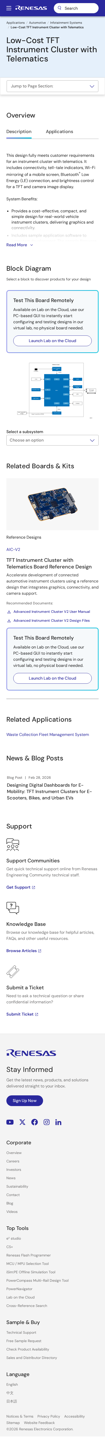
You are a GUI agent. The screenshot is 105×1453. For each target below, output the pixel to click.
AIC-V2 (13, 549)
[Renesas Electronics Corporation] (31, 8)
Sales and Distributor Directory (31, 1357)
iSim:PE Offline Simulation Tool (30, 1272)
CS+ (9, 1246)
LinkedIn (58, 1122)
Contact (13, 1194)
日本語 (11, 1401)
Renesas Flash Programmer (28, 1255)
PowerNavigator (19, 1289)
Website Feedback (39, 1422)
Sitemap (13, 1422)
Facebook (34, 1122)
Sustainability (17, 1186)
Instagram (47, 1122)
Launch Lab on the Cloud (52, 340)
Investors (13, 1169)
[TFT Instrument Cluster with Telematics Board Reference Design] (52, 504)
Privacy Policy (48, 1416)
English (12, 1384)
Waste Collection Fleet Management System (47, 734)
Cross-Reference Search (26, 1305)
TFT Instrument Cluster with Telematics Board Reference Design (49, 563)
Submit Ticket (20, 1014)
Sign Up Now (25, 1100)
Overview (14, 1152)
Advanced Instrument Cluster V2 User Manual (52, 611)
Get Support (18, 887)
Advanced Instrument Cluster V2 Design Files (52, 620)
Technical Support (21, 1332)
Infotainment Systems (66, 23)
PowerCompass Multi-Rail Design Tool (37, 1280)
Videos (12, 1211)
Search (76, 8)
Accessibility (74, 1416)
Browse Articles (21, 950)
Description (19, 131)
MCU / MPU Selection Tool (27, 1263)
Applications (15, 23)
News (11, 1178)
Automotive (37, 23)
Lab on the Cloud (20, 1297)
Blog (9, 1203)
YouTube (10, 1122)
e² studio (13, 1238)
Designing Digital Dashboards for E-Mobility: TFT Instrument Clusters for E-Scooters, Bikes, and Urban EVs (49, 791)
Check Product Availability (27, 1349)
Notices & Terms (19, 1416)
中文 (10, 1393)
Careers (12, 1161)
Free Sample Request (23, 1341)
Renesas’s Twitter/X (22, 1122)
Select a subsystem (24, 431)
